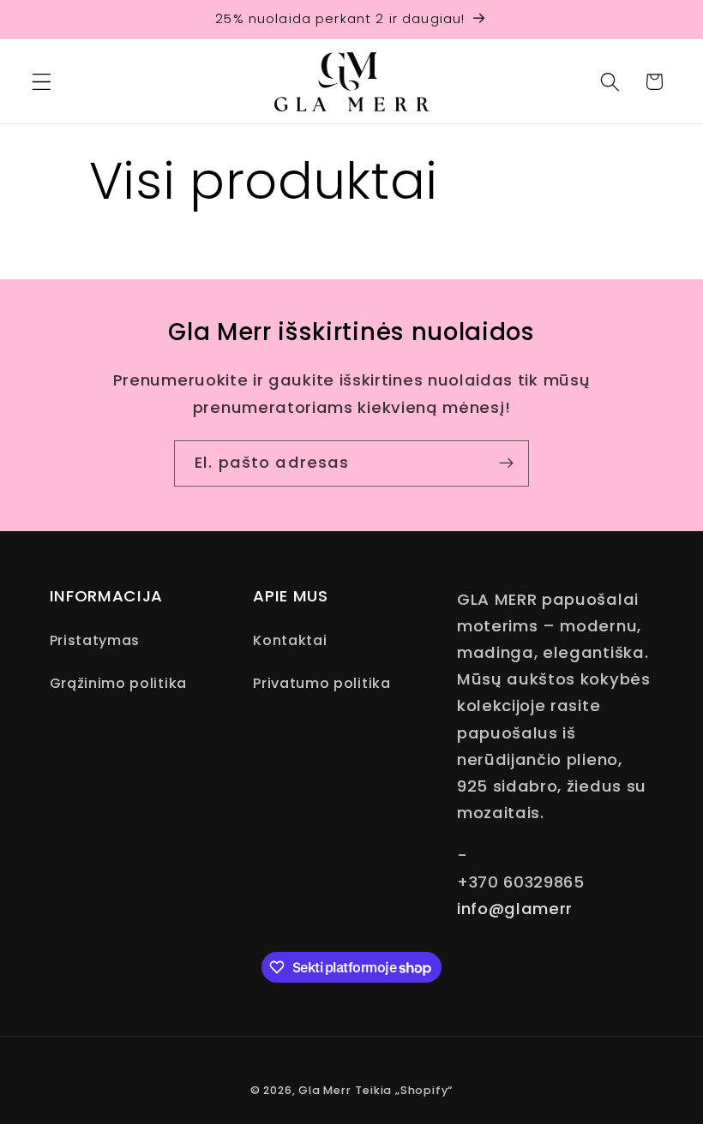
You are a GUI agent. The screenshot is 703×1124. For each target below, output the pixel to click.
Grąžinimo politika (118, 683)
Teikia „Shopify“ (404, 1090)
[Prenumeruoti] (506, 463)
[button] (41, 82)
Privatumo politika (321, 683)
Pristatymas (95, 640)
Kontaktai (290, 640)
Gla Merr (324, 1090)
